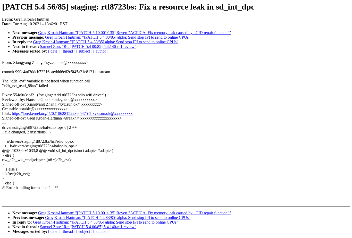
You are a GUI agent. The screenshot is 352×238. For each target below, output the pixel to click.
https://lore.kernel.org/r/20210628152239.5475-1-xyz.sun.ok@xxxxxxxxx (72, 113)
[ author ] (100, 51)
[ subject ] (84, 51)
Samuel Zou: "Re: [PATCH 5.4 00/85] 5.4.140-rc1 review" (88, 46)
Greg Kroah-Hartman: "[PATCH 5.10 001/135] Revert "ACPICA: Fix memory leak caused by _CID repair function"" (134, 32)
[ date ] (54, 51)
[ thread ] (68, 51)
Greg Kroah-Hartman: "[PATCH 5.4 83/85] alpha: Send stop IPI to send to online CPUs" (117, 37)
